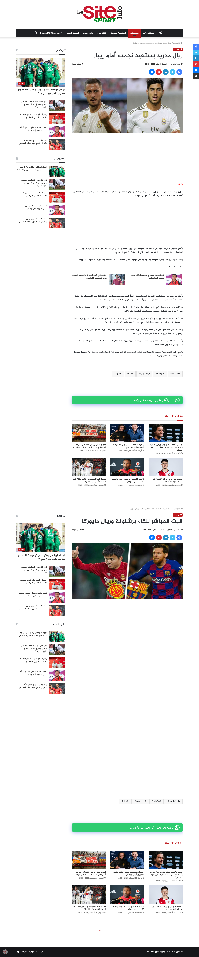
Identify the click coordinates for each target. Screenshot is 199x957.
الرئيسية (177, 43)
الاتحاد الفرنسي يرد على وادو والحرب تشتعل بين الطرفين (128, 480)
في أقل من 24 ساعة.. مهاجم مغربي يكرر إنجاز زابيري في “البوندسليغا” (34, 104)
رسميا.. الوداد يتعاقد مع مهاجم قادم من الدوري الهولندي (33, 116)
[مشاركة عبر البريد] (196, 76)
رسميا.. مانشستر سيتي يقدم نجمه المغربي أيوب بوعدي (128, 446)
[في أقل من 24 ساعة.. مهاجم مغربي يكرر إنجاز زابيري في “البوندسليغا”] (57, 105)
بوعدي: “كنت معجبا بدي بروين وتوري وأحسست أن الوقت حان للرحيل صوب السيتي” (166, 447)
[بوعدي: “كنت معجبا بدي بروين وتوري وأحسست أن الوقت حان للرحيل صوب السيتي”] (166, 433)
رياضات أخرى (102, 33)
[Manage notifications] (5, 951)
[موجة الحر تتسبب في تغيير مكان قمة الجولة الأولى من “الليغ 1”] (89, 467)
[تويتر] (172, 72)
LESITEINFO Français (50, 33)
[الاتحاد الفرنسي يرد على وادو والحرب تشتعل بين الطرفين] (127, 467)
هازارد (117, 374)
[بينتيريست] (159, 72)
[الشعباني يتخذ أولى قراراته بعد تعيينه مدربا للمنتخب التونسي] (117, 279)
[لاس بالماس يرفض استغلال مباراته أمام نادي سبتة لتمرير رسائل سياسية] (89, 433)
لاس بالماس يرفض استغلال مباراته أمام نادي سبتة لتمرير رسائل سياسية (89, 446)
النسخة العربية (72, 33)
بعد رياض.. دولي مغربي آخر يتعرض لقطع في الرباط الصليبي (33, 142)
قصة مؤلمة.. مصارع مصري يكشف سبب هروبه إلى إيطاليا (147, 277)
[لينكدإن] (166, 72)
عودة (129, 374)
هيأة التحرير (22, 951)
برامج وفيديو (88, 33)
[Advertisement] (127, 158)
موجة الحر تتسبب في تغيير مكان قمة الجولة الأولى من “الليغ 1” (89, 480)
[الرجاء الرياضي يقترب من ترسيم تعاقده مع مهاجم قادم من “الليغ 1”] (57, 171)
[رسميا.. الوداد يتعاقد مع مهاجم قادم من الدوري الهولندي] (57, 118)
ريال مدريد (144, 374)
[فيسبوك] (179, 72)
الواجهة (159, 374)
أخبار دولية (134, 33)
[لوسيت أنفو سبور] (99, 14)
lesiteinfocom (175, 64)
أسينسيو (174, 374)
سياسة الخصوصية (36, 951)
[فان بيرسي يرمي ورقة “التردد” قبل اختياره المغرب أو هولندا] (166, 467)
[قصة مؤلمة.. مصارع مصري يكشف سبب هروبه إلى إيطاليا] (174, 279)
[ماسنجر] (152, 72)
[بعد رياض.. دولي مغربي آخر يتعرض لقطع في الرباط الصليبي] (57, 144)
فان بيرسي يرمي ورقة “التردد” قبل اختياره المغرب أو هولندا (167, 480)
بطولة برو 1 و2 (148, 33)
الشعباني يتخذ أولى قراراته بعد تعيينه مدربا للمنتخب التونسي (89, 277)
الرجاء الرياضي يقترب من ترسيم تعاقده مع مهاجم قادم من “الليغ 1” (41, 92)
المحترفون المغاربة (118, 33)
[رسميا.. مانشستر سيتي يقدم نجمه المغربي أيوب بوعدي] (127, 433)
